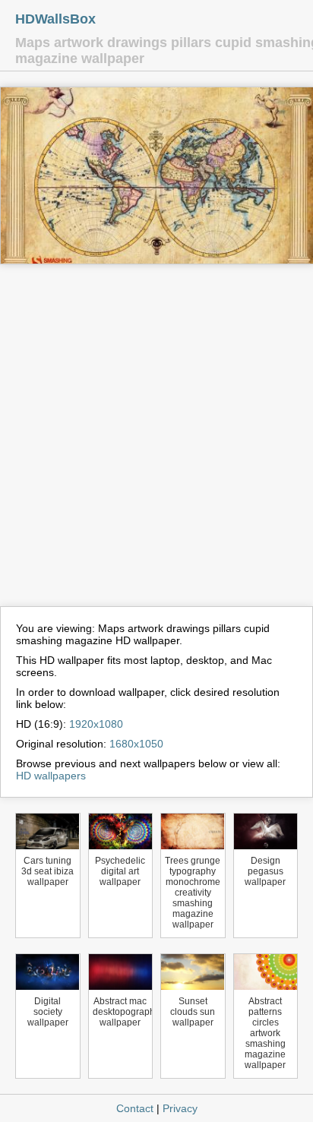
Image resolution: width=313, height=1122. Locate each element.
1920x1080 (96, 724)
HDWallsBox (55, 19)
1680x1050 (136, 744)
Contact (134, 1108)
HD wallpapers (51, 776)
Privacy (180, 1108)
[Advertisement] (156, 442)
